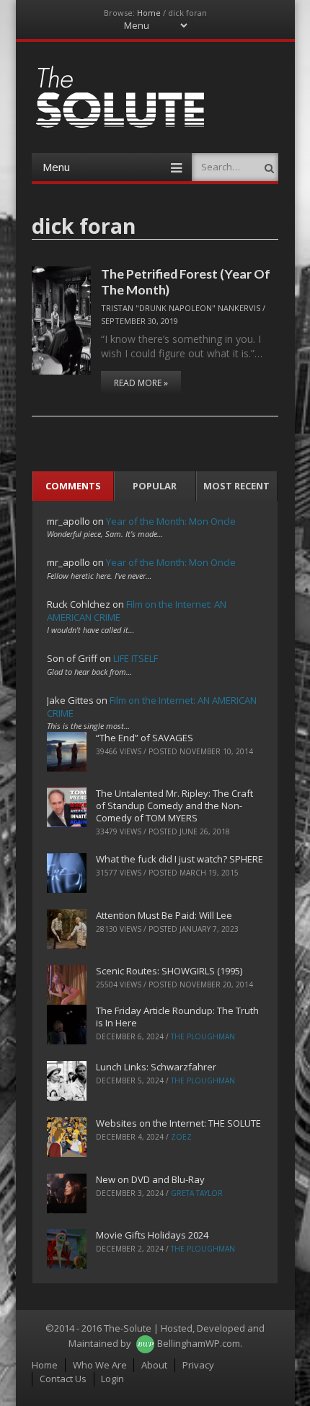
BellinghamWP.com (198, 1343)
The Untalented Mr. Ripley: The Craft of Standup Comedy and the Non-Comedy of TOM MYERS (174, 805)
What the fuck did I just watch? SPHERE (179, 858)
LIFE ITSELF (135, 658)
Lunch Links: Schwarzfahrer (156, 1066)
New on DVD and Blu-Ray (150, 1179)
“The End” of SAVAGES (144, 737)
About (154, 1364)
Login (112, 1378)
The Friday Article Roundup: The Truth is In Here (177, 1016)
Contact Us (63, 1378)
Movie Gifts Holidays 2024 (152, 1234)
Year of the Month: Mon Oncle (171, 521)
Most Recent (236, 485)
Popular (155, 485)
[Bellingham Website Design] (145, 1343)
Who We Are (100, 1364)
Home (149, 12)
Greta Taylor (197, 1193)
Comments (73, 485)
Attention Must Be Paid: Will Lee (164, 915)
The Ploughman (203, 1036)
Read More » (141, 383)
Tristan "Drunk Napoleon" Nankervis (180, 307)
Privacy (198, 1364)
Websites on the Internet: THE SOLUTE (178, 1123)
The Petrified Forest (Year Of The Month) (185, 281)
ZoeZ (181, 1137)
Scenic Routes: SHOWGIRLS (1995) (169, 970)
